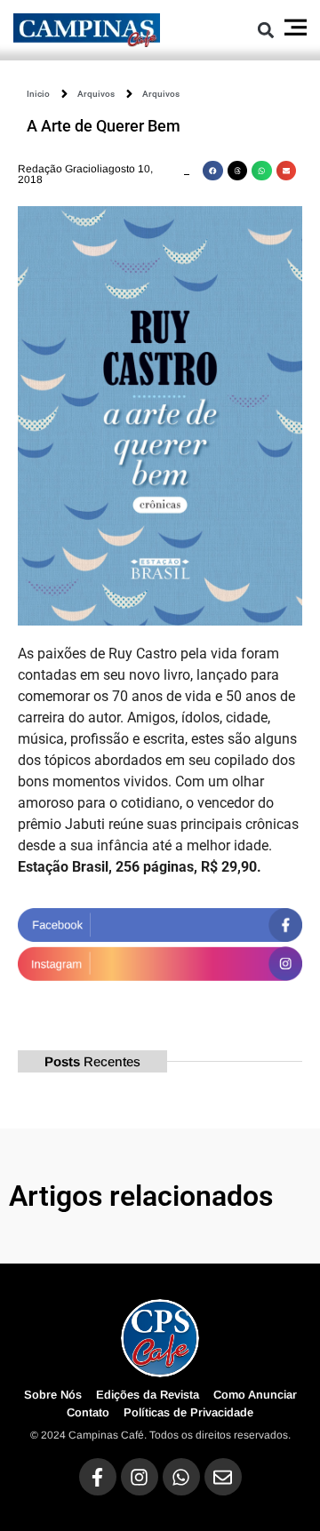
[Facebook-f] (97, 1476)
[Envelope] (223, 1476)
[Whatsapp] (181, 1476)
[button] (265, 29)
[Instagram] (139, 1476)
